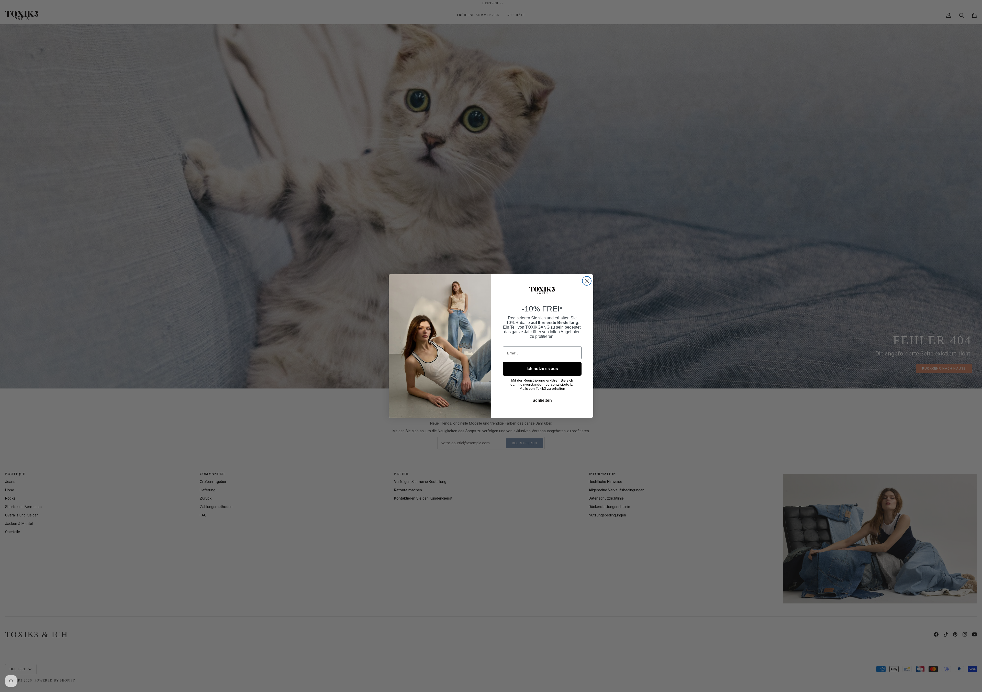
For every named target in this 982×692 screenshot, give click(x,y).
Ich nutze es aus (542, 368)
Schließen (542, 400)
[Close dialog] (586, 280)
